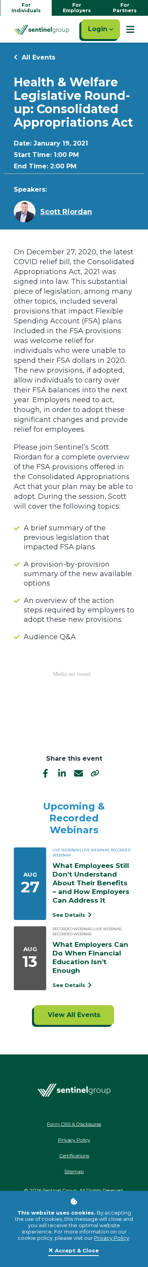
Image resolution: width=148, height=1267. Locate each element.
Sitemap (74, 1171)
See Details (69, 915)
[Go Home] (41, 29)
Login (98, 29)
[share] (95, 773)
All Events (37, 57)
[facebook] (45, 772)
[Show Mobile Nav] (130, 29)
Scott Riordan (66, 211)
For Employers (77, 7)
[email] (78, 772)
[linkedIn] (62, 772)
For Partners (125, 7)
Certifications (74, 1156)
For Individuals (26, 7)
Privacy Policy (111, 1238)
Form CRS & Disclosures (74, 1124)
